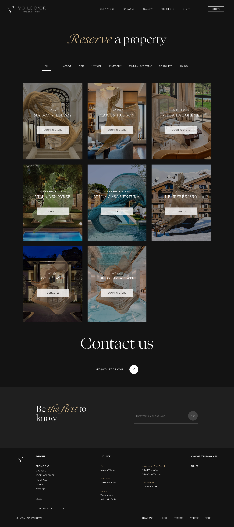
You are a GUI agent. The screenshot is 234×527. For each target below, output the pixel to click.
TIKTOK (208, 517)
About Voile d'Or (45, 475)
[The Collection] (26, 9)
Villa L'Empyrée (150, 470)
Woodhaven (106, 495)
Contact (40, 484)
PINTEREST (194, 517)
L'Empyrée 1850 (150, 487)
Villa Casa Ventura (151, 474)
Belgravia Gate (108, 499)
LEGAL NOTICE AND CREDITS (50, 508)
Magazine (128, 8)
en (184, 8)
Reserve (216, 8)
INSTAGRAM (147, 517)
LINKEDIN (164, 517)
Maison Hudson (108, 483)
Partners (40, 489)
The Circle (167, 8)
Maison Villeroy (108, 470)
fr (189, 8)
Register (193, 415)
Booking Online (53, 129)
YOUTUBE (178, 517)
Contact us (53, 211)
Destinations (107, 8)
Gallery (147, 8)
